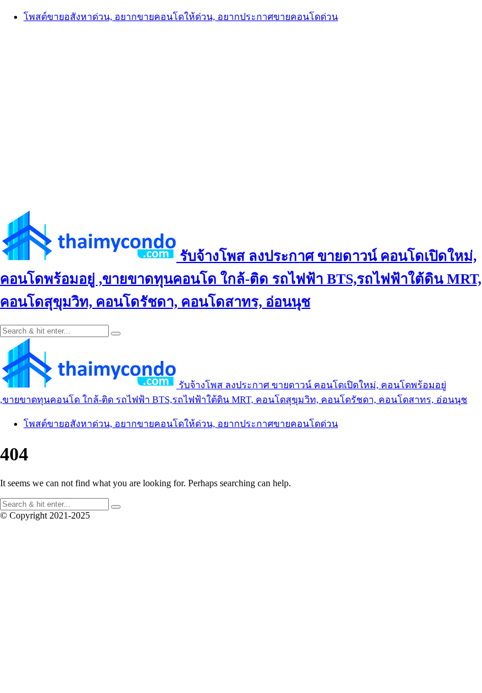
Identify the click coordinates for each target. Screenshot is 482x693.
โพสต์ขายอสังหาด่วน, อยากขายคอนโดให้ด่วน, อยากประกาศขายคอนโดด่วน (181, 17)
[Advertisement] (241, 115)
